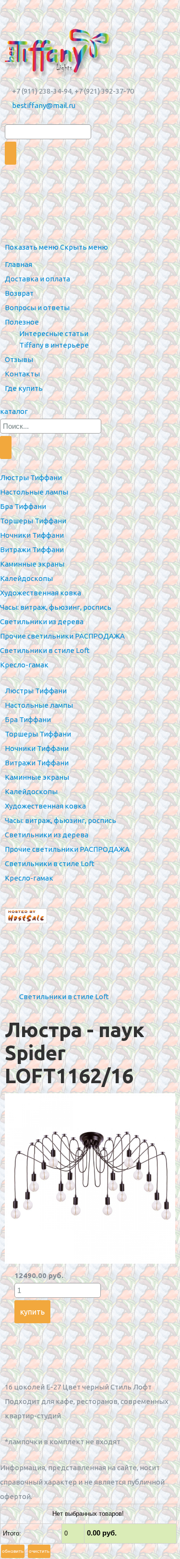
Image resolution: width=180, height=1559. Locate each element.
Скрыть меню (84, 247)
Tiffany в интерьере (54, 345)
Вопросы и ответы (37, 307)
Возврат (19, 293)
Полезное (22, 322)
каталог (14, 411)
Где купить (24, 388)
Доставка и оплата (37, 279)
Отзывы (19, 359)
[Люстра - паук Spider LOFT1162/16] (90, 1261)
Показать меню (32, 247)
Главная (18, 264)
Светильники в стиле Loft (64, 996)
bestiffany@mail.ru (43, 105)
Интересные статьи (53, 333)
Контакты (22, 374)
